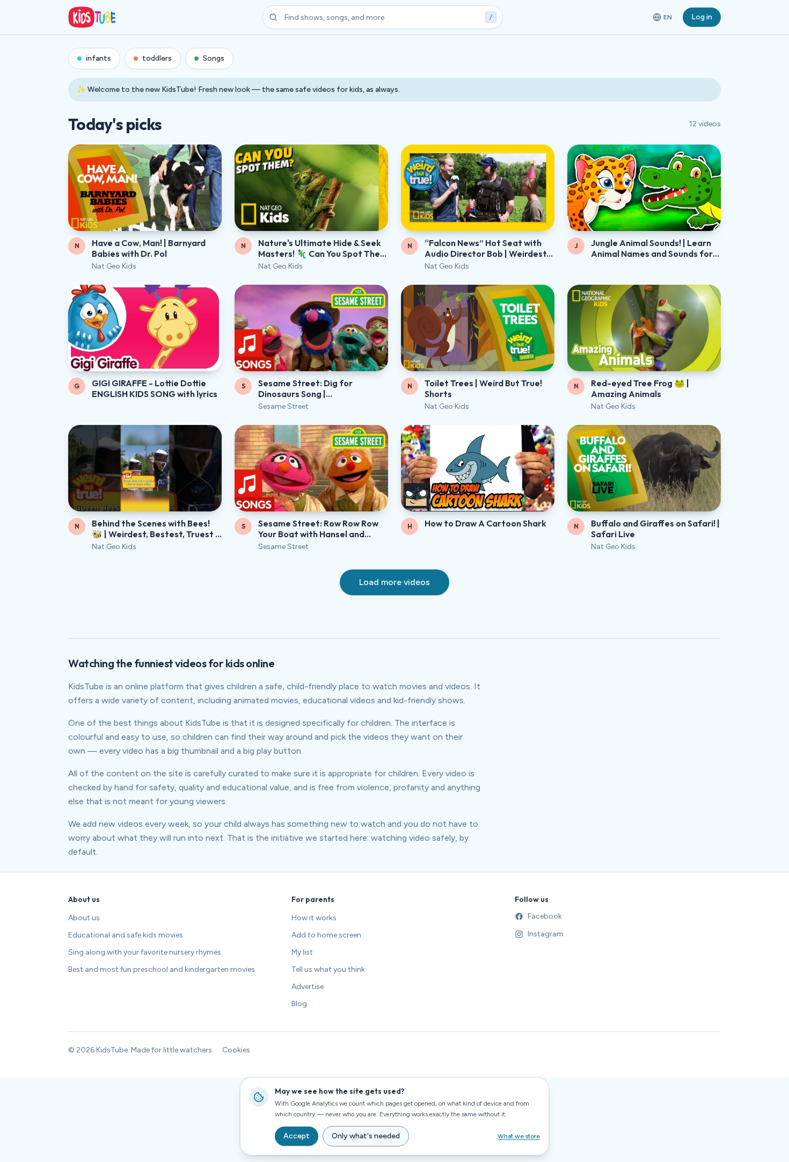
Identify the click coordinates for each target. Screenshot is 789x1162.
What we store (519, 1136)
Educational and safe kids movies (125, 935)
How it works (314, 917)
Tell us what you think (328, 969)
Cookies (236, 1050)
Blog (299, 1003)
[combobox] (382, 17)
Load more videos (394, 582)
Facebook (545, 916)
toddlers (157, 58)
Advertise (307, 986)
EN (663, 19)
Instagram (546, 934)
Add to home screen (326, 935)
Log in (701, 16)
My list (302, 952)
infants (98, 58)
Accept (296, 1136)
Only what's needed (366, 1136)
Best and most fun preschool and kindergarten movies (161, 969)
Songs (213, 58)
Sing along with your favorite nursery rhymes (144, 952)
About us (84, 917)
